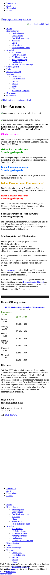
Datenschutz (11, 8)
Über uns (10, 74)
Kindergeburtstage (19, 59)
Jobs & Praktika (18, 79)
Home (9, 28)
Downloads (11, 93)
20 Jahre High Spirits (20, 91)
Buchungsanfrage (13, 71)
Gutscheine (11, 95)
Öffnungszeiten (12, 67)
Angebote (10, 50)
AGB (8, 6)
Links (14, 86)
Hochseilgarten (12, 31)
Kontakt (9, 10)
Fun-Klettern (17, 52)
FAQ (14, 88)
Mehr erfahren (6, 574)
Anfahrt (15, 83)
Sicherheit (16, 40)
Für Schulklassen (19, 55)
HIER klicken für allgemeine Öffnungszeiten (25, 307)
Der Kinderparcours (20, 38)
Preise (8, 69)
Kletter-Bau (17, 45)
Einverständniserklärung (33, 282)
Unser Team (17, 76)
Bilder (14, 43)
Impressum (11, 3)
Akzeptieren (5, 571)
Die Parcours (17, 36)
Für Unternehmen (19, 57)
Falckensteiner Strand (21, 47)
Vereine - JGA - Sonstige (22, 64)
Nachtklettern (17, 62)
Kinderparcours (10, 270)
